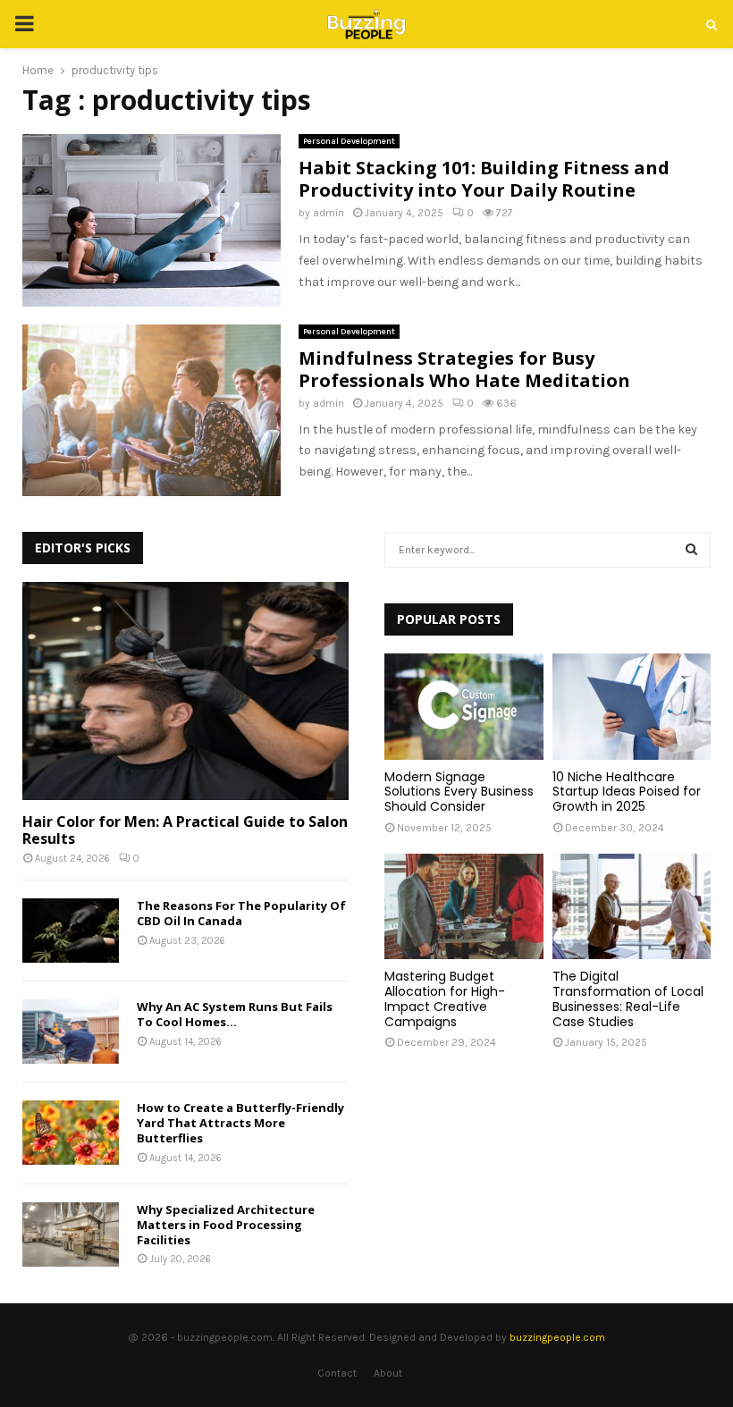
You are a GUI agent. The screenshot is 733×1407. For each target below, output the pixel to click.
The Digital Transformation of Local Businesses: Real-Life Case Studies (628, 998)
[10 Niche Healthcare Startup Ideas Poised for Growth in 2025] (632, 706)
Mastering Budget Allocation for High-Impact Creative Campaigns (444, 998)
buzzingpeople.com (557, 1337)
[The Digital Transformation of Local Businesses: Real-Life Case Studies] (632, 906)
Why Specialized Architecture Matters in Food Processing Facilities (226, 1224)
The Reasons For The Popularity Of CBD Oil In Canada (241, 913)
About (388, 1373)
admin (328, 212)
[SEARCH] (691, 550)
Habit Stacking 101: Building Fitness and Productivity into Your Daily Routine (484, 179)
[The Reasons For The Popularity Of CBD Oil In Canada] (70, 930)
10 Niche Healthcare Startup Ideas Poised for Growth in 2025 (626, 792)
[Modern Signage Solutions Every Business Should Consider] (463, 706)
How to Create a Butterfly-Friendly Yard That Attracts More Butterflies (240, 1122)
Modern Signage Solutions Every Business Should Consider (459, 792)
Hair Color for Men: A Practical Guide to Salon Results (185, 830)
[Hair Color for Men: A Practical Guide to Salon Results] (185, 690)
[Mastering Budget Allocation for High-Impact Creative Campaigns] (463, 906)
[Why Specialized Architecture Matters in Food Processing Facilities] (70, 1234)
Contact (337, 1373)
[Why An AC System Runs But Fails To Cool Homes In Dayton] (70, 1031)
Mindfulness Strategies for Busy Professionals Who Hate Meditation (464, 369)
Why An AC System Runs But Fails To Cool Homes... (235, 1014)
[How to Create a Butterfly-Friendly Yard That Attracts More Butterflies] (70, 1132)
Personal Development (349, 141)
